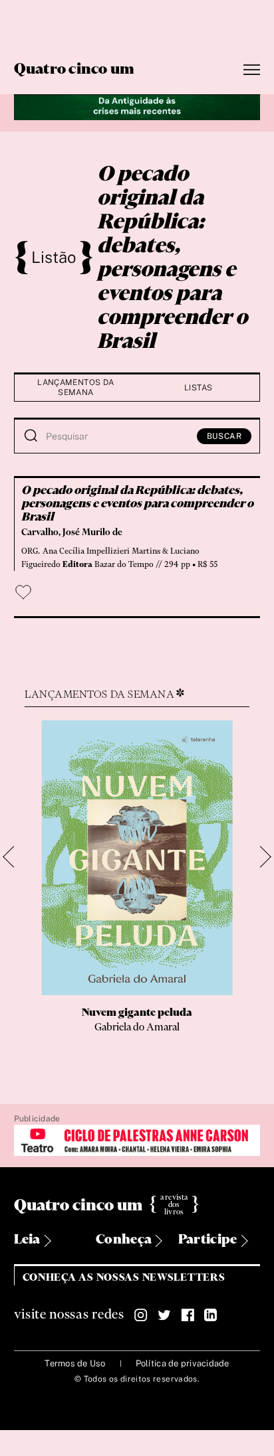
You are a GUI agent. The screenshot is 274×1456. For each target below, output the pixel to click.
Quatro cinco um (74, 69)
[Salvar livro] (23, 592)
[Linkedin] (210, 1315)
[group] (136, 891)
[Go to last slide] (14, 857)
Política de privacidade (182, 1363)
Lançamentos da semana (75, 387)
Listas (198, 387)
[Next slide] (260, 857)
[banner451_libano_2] (137, 105)
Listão (53, 257)
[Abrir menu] (251, 70)
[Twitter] (164, 1315)
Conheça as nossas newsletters (124, 1278)
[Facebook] (187, 1315)
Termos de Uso (75, 1363)
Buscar (224, 436)
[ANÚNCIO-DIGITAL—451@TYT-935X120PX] (137, 1141)
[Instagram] (141, 1315)
